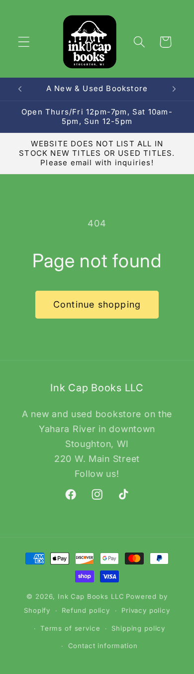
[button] (24, 42)
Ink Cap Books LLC (91, 596)
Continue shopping (97, 304)
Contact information (103, 646)
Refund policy (86, 610)
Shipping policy (138, 628)
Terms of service (70, 628)
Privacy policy (145, 610)
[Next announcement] (174, 89)
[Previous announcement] (20, 89)
